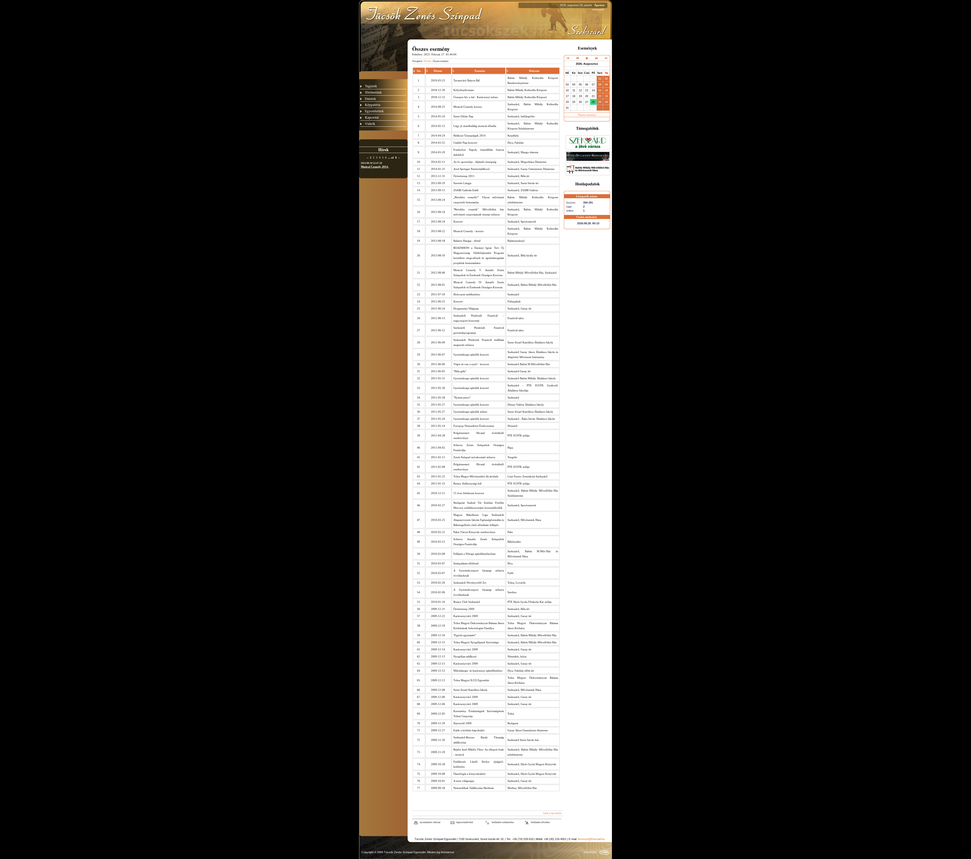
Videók (370, 123)
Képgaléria (372, 104)
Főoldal (427, 61)
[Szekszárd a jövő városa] (588, 148)
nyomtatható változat (430, 822)
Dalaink (370, 98)
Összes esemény (587, 114)
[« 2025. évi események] (567, 58)
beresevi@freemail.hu (591, 839)
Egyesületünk (374, 110)
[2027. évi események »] (605, 58)
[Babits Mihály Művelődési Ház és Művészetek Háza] (588, 174)
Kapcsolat (372, 117)
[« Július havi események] (577, 58)
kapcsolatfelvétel (464, 822)
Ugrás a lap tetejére (552, 813)
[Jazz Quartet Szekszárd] (588, 160)
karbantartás (598, 9)
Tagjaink (371, 85)
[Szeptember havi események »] (596, 58)
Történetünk (373, 92)
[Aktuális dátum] (586, 58)
